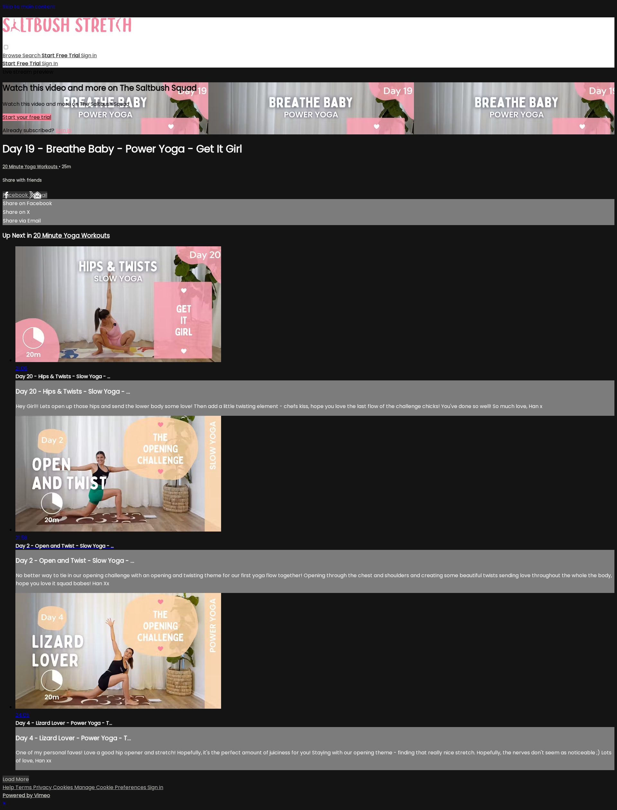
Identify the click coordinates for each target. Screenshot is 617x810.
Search (32, 55)
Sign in (89, 55)
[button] (6, 47)
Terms (24, 787)
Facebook (16, 195)
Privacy (43, 787)
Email (40, 195)
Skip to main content (29, 6)
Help (9, 787)
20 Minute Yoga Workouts (31, 167)
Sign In (50, 63)
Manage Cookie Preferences (111, 787)
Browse (12, 55)
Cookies (63, 787)
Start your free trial (27, 117)
